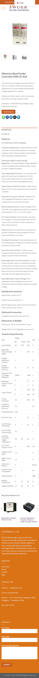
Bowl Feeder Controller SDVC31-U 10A (9, 519)
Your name (5, 628)
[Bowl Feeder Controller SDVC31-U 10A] (10, 507)
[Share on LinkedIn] (18, 117)
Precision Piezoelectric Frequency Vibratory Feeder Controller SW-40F (28, 520)
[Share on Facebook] (7, 117)
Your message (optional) (10, 645)
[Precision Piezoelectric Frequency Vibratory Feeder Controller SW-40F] (28, 507)
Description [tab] (6, 130)
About (4, 569)
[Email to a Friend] (14, 117)
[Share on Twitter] (11, 117)
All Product (6, 567)
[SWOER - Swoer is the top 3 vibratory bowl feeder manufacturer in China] (19, 8)
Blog (3, 575)
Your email (5, 637)
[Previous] (5, 34)
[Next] (34, 34)
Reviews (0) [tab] (6, 134)
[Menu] (3, 8)
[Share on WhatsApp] (3, 117)
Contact (4, 572)
